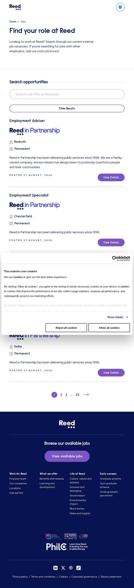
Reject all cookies (66, 327)
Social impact (77, 495)
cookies (18, 277)
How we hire (16, 492)
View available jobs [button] (67, 456)
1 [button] (54, 395)
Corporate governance (84, 576)
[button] (120, 7)
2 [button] (61, 395)
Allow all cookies (109, 327)
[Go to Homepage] (37, 7)
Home (12, 21)
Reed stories (77, 508)
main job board (48, 51)
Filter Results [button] (67, 108)
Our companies (18, 483)
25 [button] (77, 395)
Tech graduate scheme (108, 485)
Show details (115, 317)
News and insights (80, 513)
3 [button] (66, 395)
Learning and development (47, 485)
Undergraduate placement (109, 493)
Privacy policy (20, 576)
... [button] (71, 395)
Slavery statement (111, 576)
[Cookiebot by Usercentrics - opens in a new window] (114, 258)
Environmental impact (78, 502)
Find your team (17, 478)
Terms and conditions (43, 576)
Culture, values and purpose (81, 480)
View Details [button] (111, 177)
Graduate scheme (110, 478)
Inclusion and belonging (77, 488)
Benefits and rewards (52, 478)
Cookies (63, 576)
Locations (14, 488)
